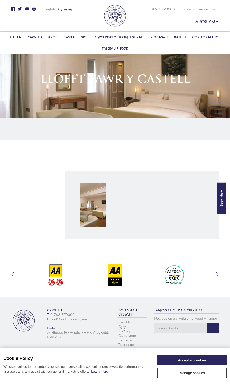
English (49, 9)
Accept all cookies (192, 360)
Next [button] (217, 274)
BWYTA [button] (69, 37)
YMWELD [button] (35, 37)
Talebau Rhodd (115, 48)
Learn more (99, 371)
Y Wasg (124, 331)
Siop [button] (84, 37)
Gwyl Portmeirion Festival (118, 37)
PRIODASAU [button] (158, 37)
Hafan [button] (16, 37)
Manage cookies (192, 373)
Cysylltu (124, 326)
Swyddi (124, 322)
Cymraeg (65, 9)
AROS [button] (52, 37)
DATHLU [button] (180, 37)
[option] (56, 275)
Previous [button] (12, 274)
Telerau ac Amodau (126, 346)
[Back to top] (221, 378)
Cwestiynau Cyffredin (127, 337)
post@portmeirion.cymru (200, 9)
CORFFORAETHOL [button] (206, 37)
